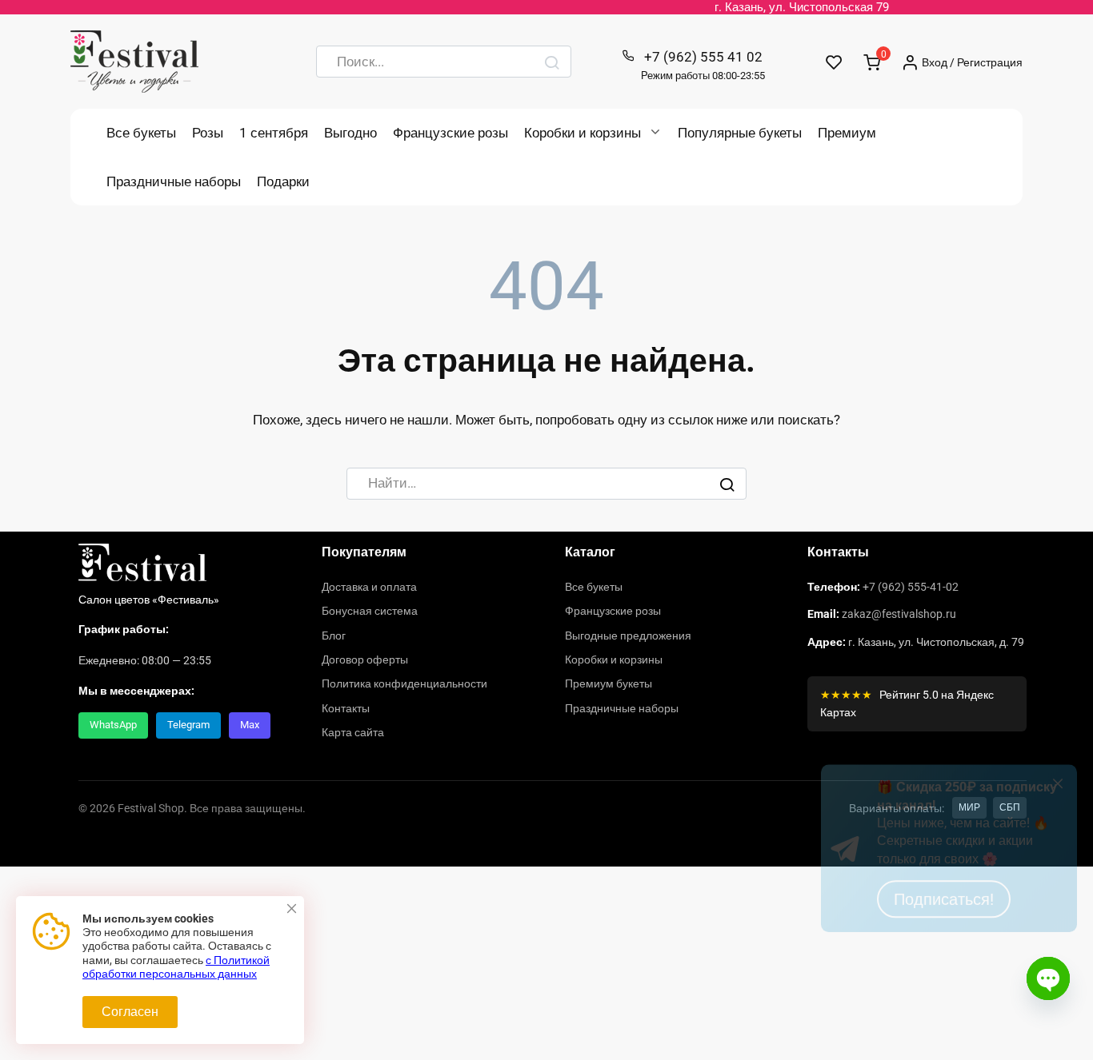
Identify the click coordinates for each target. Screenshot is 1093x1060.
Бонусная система (370, 610)
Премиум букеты (608, 683)
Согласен (130, 1011)
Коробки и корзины (582, 133)
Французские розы (450, 133)
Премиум (847, 133)
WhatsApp (113, 725)
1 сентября (273, 133)
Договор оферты (365, 659)
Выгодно (350, 133)
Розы (207, 133)
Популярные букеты (740, 133)
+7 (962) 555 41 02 (703, 65)
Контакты (346, 708)
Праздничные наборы (173, 181)
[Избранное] (834, 62)
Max (249, 725)
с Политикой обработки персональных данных (176, 967)
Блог (334, 635)
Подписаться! (944, 983)
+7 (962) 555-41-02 (911, 586)
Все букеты (141, 133)
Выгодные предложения (628, 635)
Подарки (283, 181)
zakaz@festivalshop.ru (899, 614)
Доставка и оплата (369, 586)
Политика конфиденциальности (404, 683)
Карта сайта (353, 732)
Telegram (188, 725)
